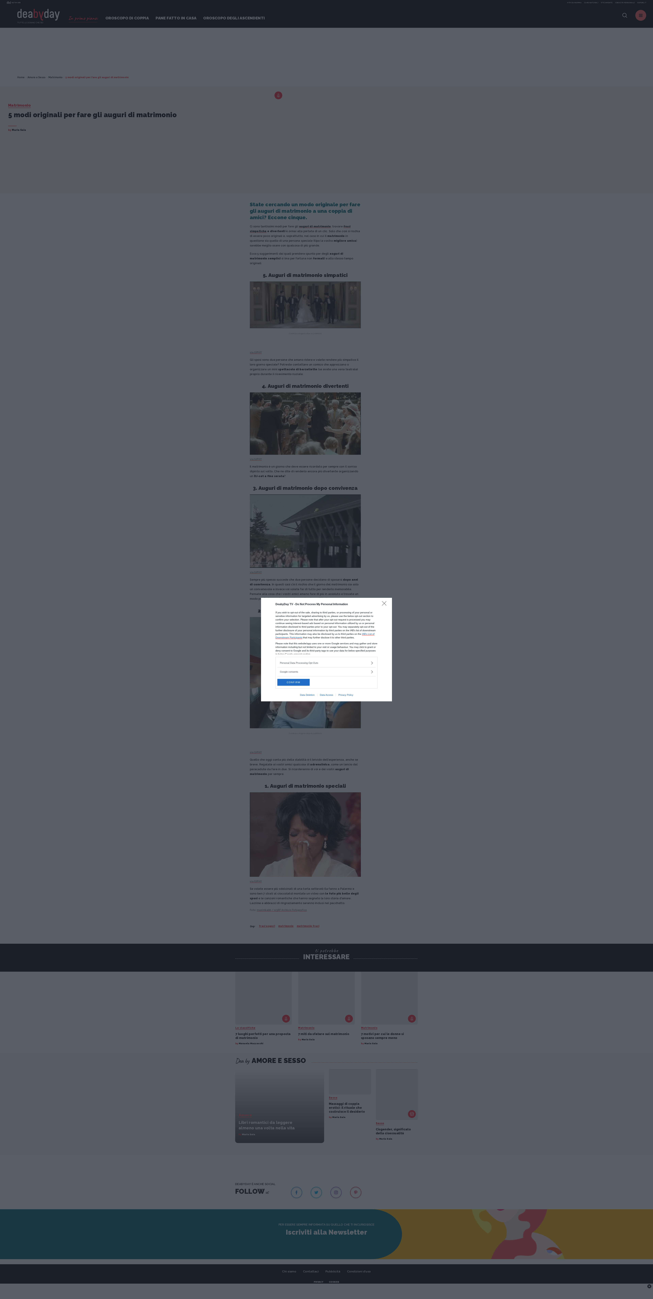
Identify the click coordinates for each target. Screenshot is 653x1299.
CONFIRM (293, 682)
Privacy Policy (345, 695)
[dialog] (326, 649)
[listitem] (326, 663)
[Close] (385, 604)
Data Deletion (307, 695)
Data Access (326, 695)
